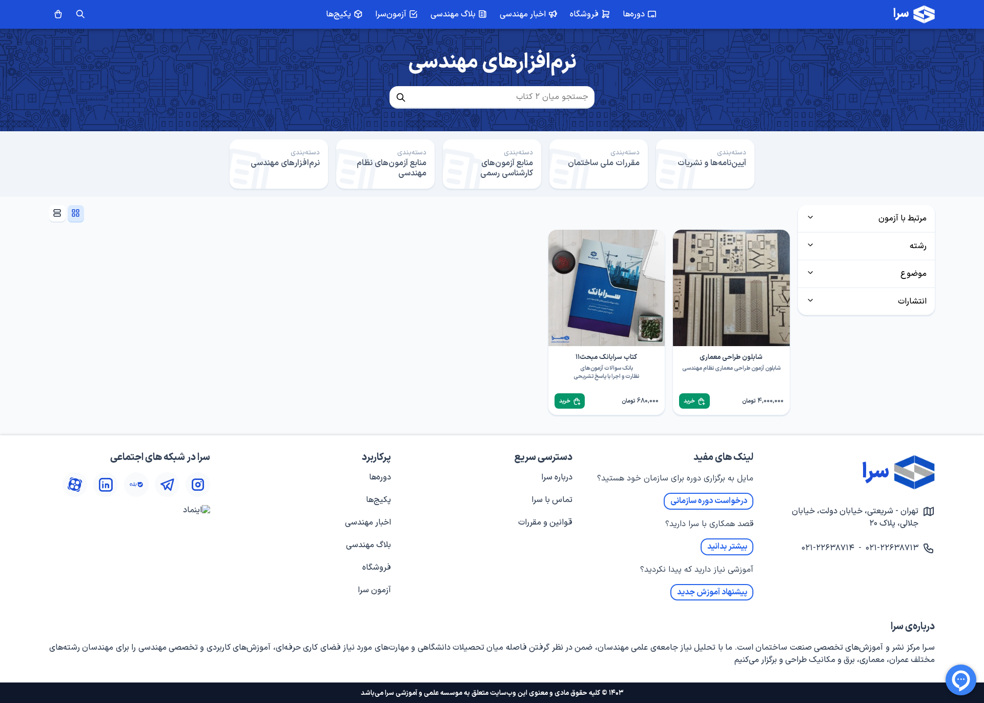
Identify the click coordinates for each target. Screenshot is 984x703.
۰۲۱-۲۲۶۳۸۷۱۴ (828, 548)
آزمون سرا (374, 590)
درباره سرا (556, 477)
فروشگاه (376, 567)
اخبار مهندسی (368, 522)
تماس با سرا (551, 500)
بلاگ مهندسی (368, 545)
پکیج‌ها (378, 500)
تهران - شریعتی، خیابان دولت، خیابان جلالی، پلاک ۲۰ (855, 517)
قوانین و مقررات (545, 522)
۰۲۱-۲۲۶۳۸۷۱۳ (892, 548)
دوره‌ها (380, 477)
